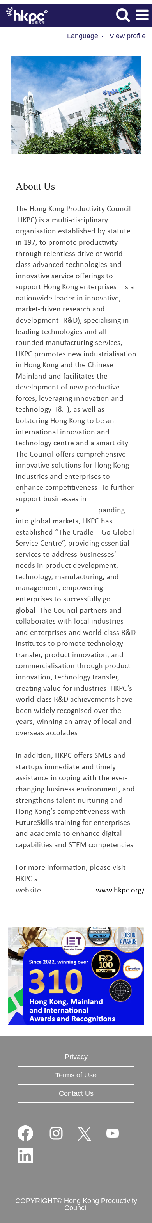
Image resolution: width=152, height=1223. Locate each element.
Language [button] (83, 36)
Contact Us (76, 1093)
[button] (142, 15)
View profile (128, 36)
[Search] (123, 15)
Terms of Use (76, 1075)
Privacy (76, 1057)
